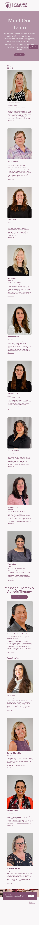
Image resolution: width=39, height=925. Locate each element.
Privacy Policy (30, 900)
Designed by (32, 903)
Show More (11, 120)
